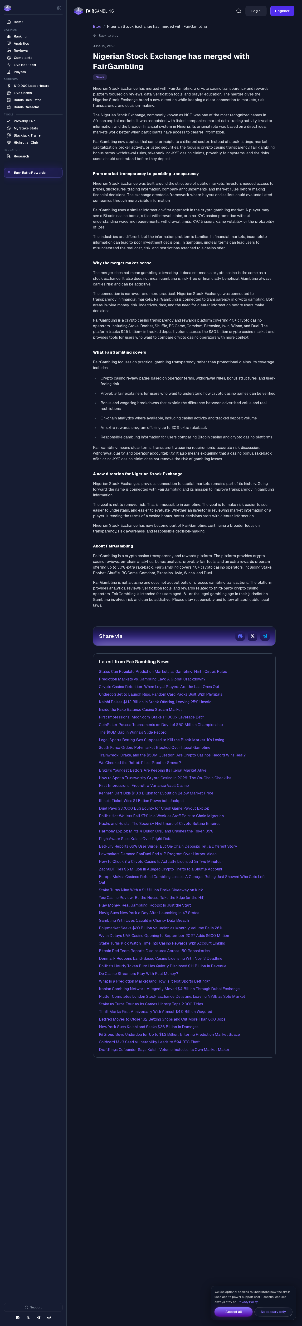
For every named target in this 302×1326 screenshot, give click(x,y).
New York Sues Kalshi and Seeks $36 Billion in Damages (149, 1026)
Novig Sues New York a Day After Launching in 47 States (149, 912)
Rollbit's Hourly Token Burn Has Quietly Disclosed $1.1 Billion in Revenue (162, 966)
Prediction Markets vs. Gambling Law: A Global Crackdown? (152, 679)
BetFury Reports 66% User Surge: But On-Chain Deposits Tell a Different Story (168, 846)
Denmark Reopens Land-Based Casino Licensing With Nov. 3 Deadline (160, 958)
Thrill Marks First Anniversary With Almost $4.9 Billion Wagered (155, 1011)
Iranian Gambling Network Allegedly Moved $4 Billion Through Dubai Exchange (169, 988)
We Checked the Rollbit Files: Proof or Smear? (140, 762)
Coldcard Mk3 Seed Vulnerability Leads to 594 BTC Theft (149, 1042)
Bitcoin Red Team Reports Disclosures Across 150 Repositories (154, 950)
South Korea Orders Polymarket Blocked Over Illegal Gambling (154, 747)
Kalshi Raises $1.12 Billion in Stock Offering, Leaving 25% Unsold (155, 701)
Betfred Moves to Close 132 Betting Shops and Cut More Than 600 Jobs (162, 1019)
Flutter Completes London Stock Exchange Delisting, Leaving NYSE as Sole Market (172, 996)
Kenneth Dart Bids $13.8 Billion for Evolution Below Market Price (156, 793)
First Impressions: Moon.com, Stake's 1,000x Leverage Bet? (151, 717)
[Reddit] (49, 1317)
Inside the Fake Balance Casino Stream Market (140, 709)
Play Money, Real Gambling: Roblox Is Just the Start (145, 905)
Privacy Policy (248, 1302)
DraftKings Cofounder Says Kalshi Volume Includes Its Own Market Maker (164, 1049)
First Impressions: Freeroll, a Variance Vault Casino (144, 785)
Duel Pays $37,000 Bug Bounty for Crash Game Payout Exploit (154, 808)
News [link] (100, 77)
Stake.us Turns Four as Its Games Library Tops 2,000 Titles (151, 1004)
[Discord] (17, 1317)
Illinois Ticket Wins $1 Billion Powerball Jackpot (141, 800)
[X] (28, 1317)
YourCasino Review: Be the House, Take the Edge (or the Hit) (152, 897)
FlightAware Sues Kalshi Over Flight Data (135, 838)
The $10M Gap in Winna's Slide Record (132, 732)
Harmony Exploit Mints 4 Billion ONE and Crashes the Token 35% (156, 831)
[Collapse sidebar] (59, 8)
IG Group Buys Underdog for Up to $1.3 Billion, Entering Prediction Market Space (169, 1034)
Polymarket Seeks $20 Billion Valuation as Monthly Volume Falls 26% (161, 928)
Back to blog (108, 35)
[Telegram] (38, 1317)
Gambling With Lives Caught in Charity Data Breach (144, 920)
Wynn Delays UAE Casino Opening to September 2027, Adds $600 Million (164, 935)
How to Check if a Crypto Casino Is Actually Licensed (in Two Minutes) (161, 861)
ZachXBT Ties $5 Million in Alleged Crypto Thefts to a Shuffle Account (160, 869)
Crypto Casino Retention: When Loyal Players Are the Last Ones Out (159, 686)
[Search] (239, 11)
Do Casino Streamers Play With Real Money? (138, 973)
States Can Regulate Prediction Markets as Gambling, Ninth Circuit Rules (163, 671)
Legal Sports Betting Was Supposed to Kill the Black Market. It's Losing (161, 739)
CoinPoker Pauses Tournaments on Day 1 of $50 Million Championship (161, 724)
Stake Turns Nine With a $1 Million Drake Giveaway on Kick (151, 890)
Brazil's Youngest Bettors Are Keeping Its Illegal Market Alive (152, 770)
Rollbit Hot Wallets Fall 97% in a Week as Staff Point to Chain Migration (161, 815)
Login (256, 11)
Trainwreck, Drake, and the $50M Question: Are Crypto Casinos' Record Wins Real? (172, 755)
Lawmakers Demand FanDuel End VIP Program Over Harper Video (158, 853)
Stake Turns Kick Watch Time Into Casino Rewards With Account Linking (162, 943)
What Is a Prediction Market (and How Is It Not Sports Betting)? (154, 981)
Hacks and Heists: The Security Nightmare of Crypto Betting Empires (159, 823)
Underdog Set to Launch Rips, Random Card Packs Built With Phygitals (160, 694)
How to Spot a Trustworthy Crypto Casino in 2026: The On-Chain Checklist (165, 777)
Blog (97, 26)
